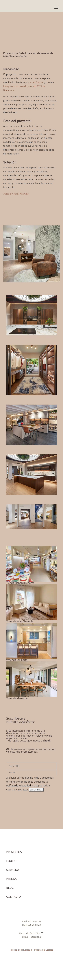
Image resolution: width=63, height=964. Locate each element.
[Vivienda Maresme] (31, 679)
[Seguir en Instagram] (19, 911)
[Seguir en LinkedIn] (43, 911)
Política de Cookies (43, 949)
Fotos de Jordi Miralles (15, 193)
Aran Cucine (36, 82)
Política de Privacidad (18, 785)
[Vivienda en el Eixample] (31, 602)
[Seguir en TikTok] (31, 911)
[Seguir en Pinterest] (37, 911)
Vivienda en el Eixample (19, 621)
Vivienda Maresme (17, 698)
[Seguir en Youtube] (25, 911)
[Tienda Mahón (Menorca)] (31, 564)
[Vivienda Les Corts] (31, 641)
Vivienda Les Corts (16, 660)
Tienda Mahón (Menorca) (20, 583)
